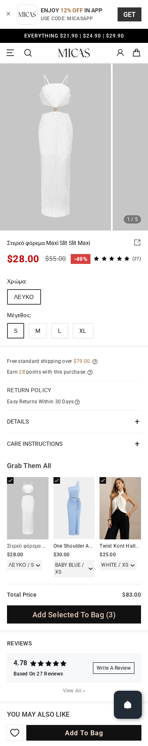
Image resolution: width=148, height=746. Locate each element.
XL (83, 330)
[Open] (128, 705)
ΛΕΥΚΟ (24, 297)
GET (129, 15)
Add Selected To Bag (74, 614)
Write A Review (114, 668)
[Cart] (136, 53)
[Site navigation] (11, 53)
